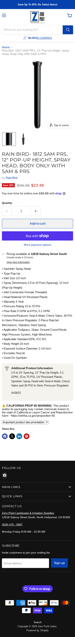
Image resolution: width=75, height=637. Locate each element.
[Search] (68, 29)
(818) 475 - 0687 (12, 524)
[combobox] (32, 29)
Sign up (59, 563)
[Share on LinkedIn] (19, 436)
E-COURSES (44, 38)
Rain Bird (11, 177)
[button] (9, 139)
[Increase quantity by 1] (36, 211)
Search (38, 622)
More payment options (37, 244)
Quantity (7, 203)
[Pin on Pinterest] (26, 436)
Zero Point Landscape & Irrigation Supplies (28, 513)
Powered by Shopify (37, 630)
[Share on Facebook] (5, 436)
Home (6, 47)
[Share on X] (12, 436)
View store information (18, 262)
